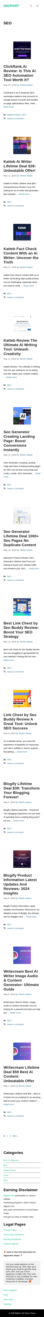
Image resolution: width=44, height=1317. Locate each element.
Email (6, 1175)
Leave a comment (15, 118)
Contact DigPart (11, 1244)
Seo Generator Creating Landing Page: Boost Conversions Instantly (19, 441)
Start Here (8, 1299)
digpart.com (9, 1195)
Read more (9, 107)
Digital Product (14, 115)
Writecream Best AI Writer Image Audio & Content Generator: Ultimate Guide (21, 980)
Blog (5, 1165)
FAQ (6, 1295)
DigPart (11, 6)
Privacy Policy (10, 1230)
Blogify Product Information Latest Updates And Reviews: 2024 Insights (20, 884)
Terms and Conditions (14, 1234)
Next (15, 1136)
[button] (31, 5)
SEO (24, 115)
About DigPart (10, 1290)
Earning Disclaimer (12, 1239)
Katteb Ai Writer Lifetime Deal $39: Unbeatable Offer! (20, 166)
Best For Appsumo (11, 1160)
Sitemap (7, 1304)
